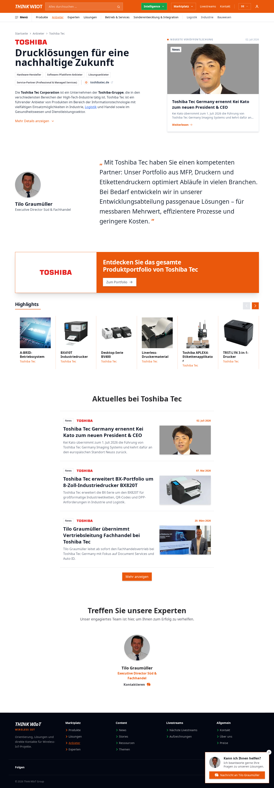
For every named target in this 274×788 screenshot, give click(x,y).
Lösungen (90, 17)
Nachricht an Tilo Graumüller (240, 775)
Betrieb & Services (117, 17)
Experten (74, 17)
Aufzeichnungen (180, 736)
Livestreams (208, 6)
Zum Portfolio (116, 282)
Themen (124, 749)
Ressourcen (127, 743)
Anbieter (58, 17)
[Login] (257, 6)
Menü (24, 17)
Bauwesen (224, 17)
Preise (224, 743)
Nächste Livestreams (183, 730)
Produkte (42, 17)
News (122, 730)
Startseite (21, 33)
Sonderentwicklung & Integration (156, 17)
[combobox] (84, 6)
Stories (123, 736)
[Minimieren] (269, 752)
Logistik (192, 17)
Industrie (207, 17)
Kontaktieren (134, 684)
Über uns (226, 736)
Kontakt (225, 6)
